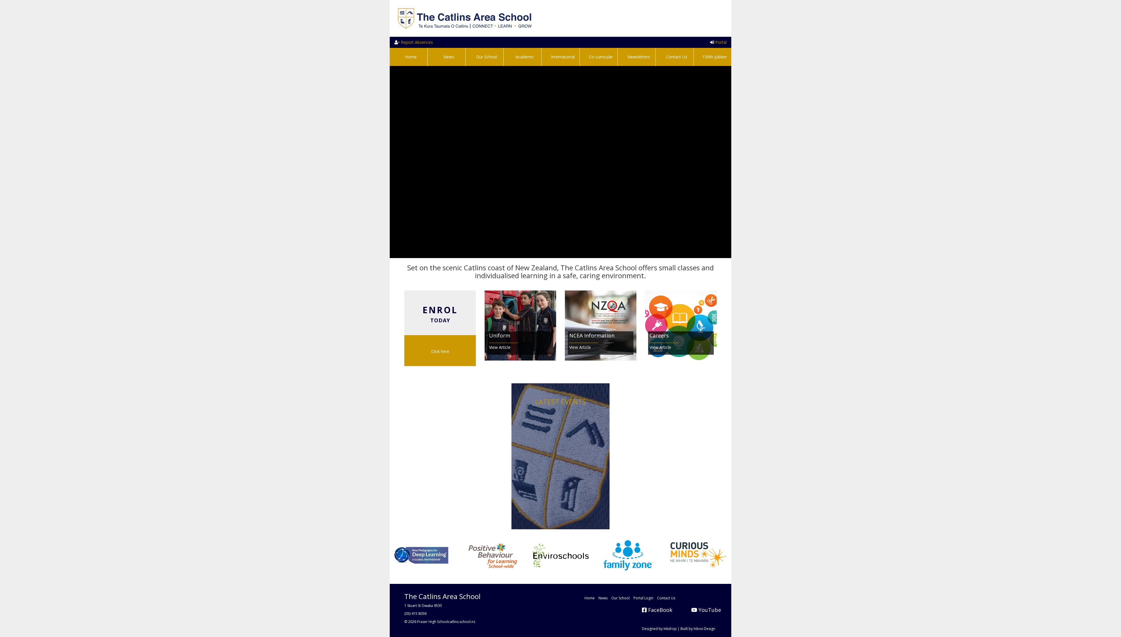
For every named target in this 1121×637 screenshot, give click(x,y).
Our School (486, 57)
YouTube (709, 609)
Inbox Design (704, 628)
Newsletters (638, 57)
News (448, 57)
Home (410, 57)
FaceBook (659, 609)
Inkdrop (670, 628)
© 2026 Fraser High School (426, 621)
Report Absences (416, 42)
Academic (524, 57)
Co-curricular (600, 57)
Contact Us (676, 57)
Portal (720, 42)
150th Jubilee (714, 57)
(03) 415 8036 (415, 613)
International (562, 57)
